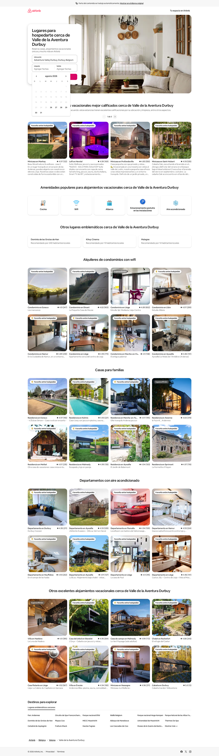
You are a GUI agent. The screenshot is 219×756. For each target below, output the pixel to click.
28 (61, 107)
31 (41, 113)
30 (36, 113)
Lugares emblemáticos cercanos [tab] (41, 707)
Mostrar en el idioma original (131, 3)
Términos (61, 752)
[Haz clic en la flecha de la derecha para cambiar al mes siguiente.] (66, 76)
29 (66, 107)
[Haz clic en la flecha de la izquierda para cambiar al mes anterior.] (36, 76)
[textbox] (43, 68)
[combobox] (54, 60)
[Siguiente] (115, 117)
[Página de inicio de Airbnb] (34, 11)
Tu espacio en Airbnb (180, 10)
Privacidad (50, 752)
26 (51, 107)
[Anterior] (104, 117)
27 (56, 107)
